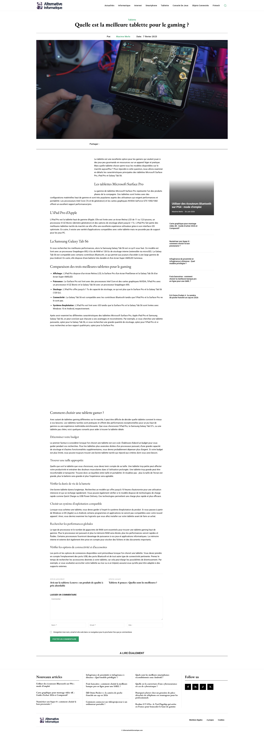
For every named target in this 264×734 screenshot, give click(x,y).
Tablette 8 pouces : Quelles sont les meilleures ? (133, 582)
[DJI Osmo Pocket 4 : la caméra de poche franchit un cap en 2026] (207, 296)
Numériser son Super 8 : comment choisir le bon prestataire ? (179, 243)
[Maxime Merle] (114, 36)
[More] (171, 144)
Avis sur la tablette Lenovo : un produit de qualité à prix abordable (76, 584)
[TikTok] (203, 687)
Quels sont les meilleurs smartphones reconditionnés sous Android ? (152, 676)
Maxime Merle (123, 36)
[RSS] (195, 687)
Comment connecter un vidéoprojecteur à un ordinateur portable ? (106, 703)
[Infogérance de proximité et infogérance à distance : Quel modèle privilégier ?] (207, 261)
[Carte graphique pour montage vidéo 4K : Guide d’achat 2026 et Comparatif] (207, 226)
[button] (225, 5)
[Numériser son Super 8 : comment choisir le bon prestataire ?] (207, 243)
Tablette (132, 20)
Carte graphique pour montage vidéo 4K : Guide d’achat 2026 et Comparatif (183, 225)
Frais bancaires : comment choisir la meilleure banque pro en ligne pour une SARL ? (182, 278)
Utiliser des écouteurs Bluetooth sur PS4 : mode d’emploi (191, 205)
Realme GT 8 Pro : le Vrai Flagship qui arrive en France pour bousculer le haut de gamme (155, 705)
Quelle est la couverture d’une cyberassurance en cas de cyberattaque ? (156, 685)
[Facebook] (188, 687)
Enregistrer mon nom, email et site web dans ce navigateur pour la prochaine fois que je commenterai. (92, 632)
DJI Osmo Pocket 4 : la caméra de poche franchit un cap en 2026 (183, 296)
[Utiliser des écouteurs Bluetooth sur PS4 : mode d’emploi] (191, 186)
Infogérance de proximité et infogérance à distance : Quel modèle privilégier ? (182, 261)
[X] (210, 687)
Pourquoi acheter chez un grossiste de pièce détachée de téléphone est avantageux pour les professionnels (156, 695)
